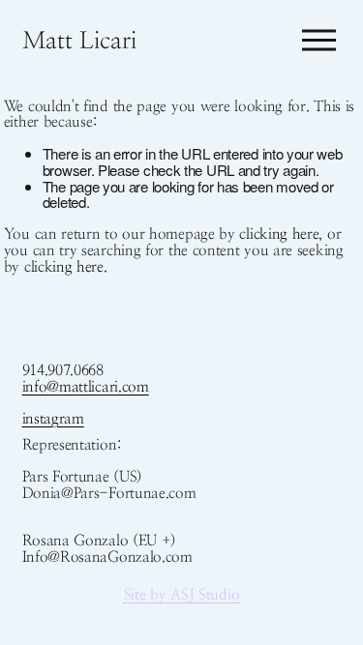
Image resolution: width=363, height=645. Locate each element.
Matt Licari (79, 40)
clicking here (278, 234)
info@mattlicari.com (85, 387)
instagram (53, 419)
